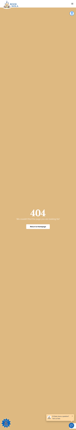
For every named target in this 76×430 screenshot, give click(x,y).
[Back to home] (10, 4)
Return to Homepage (38, 227)
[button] (72, 3)
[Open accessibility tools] (72, 13)
